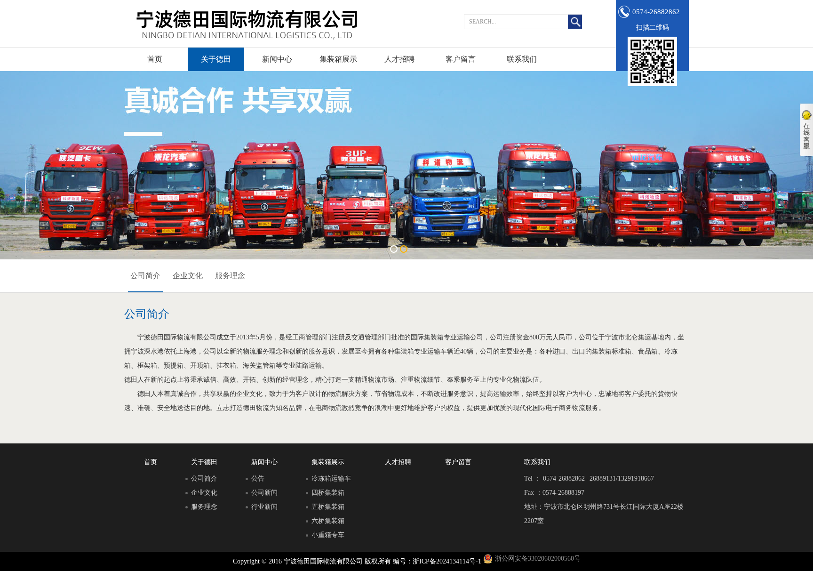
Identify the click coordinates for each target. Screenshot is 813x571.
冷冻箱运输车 (331, 478)
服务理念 (230, 276)
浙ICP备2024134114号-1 (447, 561)
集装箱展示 (338, 59)
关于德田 (216, 59)
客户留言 (461, 59)
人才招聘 (399, 59)
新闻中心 (277, 59)
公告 (257, 478)
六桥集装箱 (327, 520)
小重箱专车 (327, 535)
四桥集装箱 (327, 492)
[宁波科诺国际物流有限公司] (247, 23)
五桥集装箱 (327, 506)
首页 (154, 59)
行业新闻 (264, 506)
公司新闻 (264, 492)
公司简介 (145, 276)
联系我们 (522, 59)
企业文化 (188, 276)
